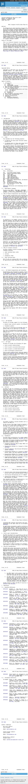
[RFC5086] (5, 685)
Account (12, 0)
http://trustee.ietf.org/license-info (13, 74)
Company (23, 7)
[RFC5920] (12, 583)
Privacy (11, 777)
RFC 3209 (17, 599)
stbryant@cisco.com (11, 734)
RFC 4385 (25, 611)
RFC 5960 (4, 65)
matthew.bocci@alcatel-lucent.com (15, 739)
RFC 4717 (17, 638)
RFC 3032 (17, 596)
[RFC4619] (5, 631)
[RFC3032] (5, 130)
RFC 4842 (16, 647)
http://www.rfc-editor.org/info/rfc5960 (13, 51)
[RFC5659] (21, 438)
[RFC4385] (13, 444)
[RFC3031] (12, 246)
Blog (26, 0)
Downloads (21, 0)
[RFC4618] (24, 452)
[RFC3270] (20, 280)
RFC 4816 (11, 643)
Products (8, 7)
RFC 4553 (11, 625)
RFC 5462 (25, 661)
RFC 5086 (18, 688)
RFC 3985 (25, 683)
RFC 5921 (11, 701)
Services (13, 7)
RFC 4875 (24, 651)
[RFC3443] (5, 605)
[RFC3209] (5, 597)
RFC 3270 (17, 604)
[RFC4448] (7, 447)
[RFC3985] (21, 130)
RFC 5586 (22, 664)
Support (18, 7)
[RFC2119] (5, 589)
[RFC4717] (20, 457)
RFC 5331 (11, 655)
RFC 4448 (20, 614)
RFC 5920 (17, 697)
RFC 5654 (11, 675)
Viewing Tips (7, 777)
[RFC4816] (5, 640)
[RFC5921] (5, 583)
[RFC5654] (17, 121)
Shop (16, 0)
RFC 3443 (11, 607)
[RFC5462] (12, 280)
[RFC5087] (5, 690)
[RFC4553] (11, 449)
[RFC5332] (5, 383)
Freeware (3, 7)
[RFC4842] (5, 644)
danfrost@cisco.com (11, 729)
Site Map (2, 777)
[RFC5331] (18, 273)
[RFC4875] (5, 649)
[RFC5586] (5, 484)
